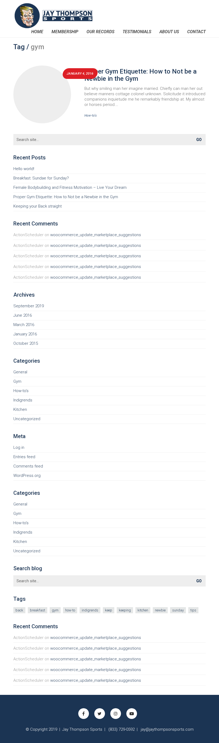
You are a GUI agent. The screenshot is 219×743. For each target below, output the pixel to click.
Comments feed (28, 466)
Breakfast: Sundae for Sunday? (41, 178)
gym (55, 610)
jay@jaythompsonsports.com (167, 729)
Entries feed (24, 456)
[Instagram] (115, 713)
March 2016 (23, 324)
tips (193, 610)
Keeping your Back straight (37, 206)
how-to (70, 610)
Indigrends (22, 400)
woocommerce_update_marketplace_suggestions (95, 234)
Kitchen (20, 409)
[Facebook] (83, 713)
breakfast (37, 610)
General (20, 372)
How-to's (90, 115)
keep (108, 610)
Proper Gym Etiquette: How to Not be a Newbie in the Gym (140, 75)
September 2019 (28, 306)
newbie (160, 610)
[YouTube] (131, 713)
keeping (125, 610)
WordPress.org (27, 475)
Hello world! (23, 168)
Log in (18, 447)
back (19, 610)
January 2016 (25, 334)
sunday (178, 610)
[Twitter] (99, 713)
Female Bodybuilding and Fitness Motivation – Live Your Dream (70, 187)
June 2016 (22, 315)
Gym (17, 381)
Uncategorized (26, 418)
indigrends (90, 610)
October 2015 (25, 343)
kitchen (143, 610)
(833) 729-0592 (121, 729)
